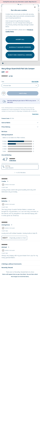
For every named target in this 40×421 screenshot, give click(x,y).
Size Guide (35, 81)
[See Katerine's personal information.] (9, 201)
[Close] (35, 7)
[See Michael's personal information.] (8, 247)
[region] (20, 33)
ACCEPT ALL (20, 39)
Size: (3, 81)
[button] (2, 63)
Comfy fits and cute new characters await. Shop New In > (20, 2)
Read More (35, 114)
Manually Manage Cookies (20, 47)
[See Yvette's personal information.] (7, 181)
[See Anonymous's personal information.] (11, 225)
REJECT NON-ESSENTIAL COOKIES (20, 55)
